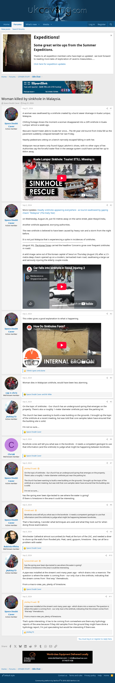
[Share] (107, 108)
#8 (111, 505)
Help (100, 675)
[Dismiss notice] (111, 35)
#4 (111, 378)
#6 (111, 439)
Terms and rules (75, 675)
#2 (111, 205)
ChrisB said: (29, 510)
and (35, 371)
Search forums (18, 29)
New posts (5, 29)
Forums (17, 24)
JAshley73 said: (30, 468)
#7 (111, 463)
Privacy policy (90, 675)
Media (46, 24)
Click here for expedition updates (50, 64)
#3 (111, 314)
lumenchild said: (31, 561)
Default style (9, 675)
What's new (31, 24)
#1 (111, 108)
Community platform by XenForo (57, 680)
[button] (39, 24)
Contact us (62, 675)
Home (6, 24)
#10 (110, 555)
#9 (111, 531)
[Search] (111, 24)
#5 (111, 402)
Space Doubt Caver (11, 103)
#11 (110, 596)
